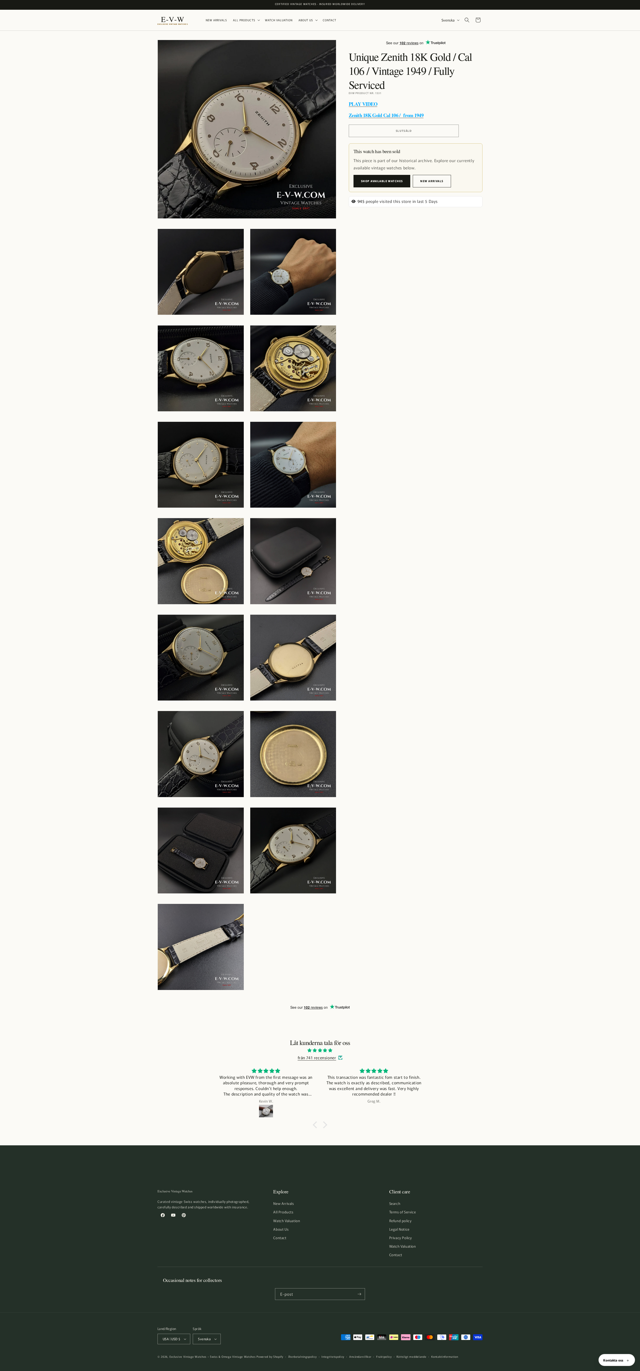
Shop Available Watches (382, 181)
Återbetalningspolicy (302, 1356)
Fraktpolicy (384, 1356)
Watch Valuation (286, 1220)
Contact (279, 1237)
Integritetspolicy (333, 1356)
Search (394, 1203)
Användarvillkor (360, 1356)
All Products (283, 1211)
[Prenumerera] (359, 1294)
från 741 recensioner (317, 1058)
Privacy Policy (400, 1237)
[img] (320, 1050)
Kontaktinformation (444, 1356)
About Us (280, 1229)
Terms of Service (402, 1211)
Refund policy (400, 1220)
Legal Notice (399, 1229)
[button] (246, 20)
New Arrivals (431, 181)
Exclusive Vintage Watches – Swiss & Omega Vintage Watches (213, 1356)
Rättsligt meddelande (411, 1356)
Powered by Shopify (269, 1356)
